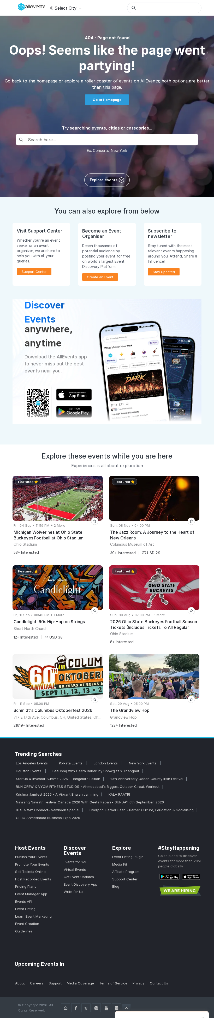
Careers (36, 983)
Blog (115, 886)
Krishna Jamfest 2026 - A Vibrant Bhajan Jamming (57, 794)
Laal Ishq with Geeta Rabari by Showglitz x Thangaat (95, 771)
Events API (23, 901)
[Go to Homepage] (65, 1007)
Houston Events (29, 771)
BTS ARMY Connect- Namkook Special (47, 810)
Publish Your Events (31, 857)
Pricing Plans (25, 886)
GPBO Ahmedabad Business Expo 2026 (48, 818)
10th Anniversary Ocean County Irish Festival (146, 779)
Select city (65, 8)
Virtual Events (75, 869)
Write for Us (73, 892)
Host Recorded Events (33, 879)
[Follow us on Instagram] (96, 1007)
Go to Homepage (107, 100)
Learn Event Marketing (33, 916)
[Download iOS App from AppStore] (191, 876)
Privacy (139, 983)
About (20, 983)
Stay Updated (164, 272)
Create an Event (100, 277)
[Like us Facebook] (75, 1007)
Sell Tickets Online (30, 871)
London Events (106, 763)
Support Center (125, 879)
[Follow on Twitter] (86, 1007)
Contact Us (159, 983)
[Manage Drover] (19, 6)
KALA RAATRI (119, 794)
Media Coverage (80, 983)
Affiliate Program (125, 871)
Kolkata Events (71, 763)
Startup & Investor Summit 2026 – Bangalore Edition (58, 779)
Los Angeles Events (32, 763)
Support (55, 983)
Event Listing (25, 909)
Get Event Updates (79, 877)
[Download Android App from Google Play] (169, 876)
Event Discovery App (80, 884)
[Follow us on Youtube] (106, 1007)
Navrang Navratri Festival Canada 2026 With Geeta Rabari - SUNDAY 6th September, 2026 (90, 802)
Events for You (75, 862)
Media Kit (119, 864)
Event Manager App (31, 894)
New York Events (143, 763)
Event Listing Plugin (128, 857)
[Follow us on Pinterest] (116, 1007)
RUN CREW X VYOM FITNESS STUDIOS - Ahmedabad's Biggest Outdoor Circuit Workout (87, 786)
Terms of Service (113, 983)
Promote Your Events (32, 864)
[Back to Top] (126, 1007)
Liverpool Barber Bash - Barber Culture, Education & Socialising (142, 810)
